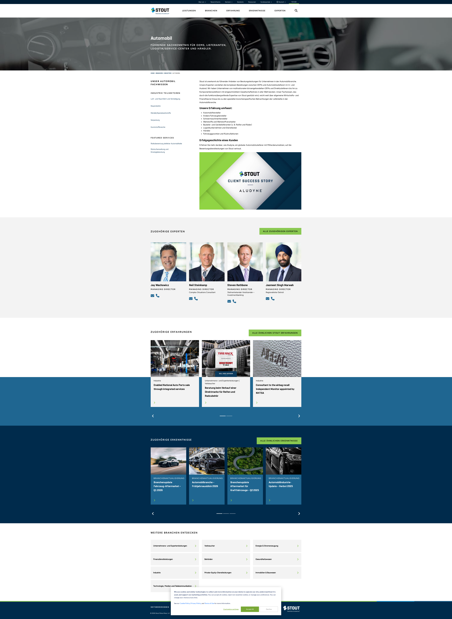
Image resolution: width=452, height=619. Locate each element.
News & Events (215, 2)
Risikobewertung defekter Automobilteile (166, 144)
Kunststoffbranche (158, 127)
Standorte (240, 2)
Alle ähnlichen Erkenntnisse (279, 441)
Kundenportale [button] (265, 2)
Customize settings (231, 609)
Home (153, 73)
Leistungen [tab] (189, 11)
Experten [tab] (280, 11)
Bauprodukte (156, 106)
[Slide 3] (233, 513)
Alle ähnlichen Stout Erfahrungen (275, 333)
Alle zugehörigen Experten (280, 231)
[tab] (162, 11)
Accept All (250, 609)
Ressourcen (252, 2)
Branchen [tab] (211, 11)
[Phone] (158, 295)
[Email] (153, 295)
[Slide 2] (229, 416)
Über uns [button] (201, 2)
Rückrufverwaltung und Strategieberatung (159, 150)
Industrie (167, 73)
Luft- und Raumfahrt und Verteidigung (165, 99)
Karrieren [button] (228, 2)
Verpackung (155, 120)
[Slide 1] (223, 416)
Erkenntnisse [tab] (257, 11)
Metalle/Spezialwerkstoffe (161, 113)
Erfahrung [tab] (233, 11)
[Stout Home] (162, 11)
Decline (269, 609)
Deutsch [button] (281, 2)
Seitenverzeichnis (160, 607)
